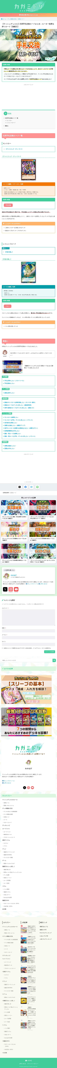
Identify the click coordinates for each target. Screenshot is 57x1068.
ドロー (8, 306)
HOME (29, 1060)
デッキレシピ (6, 825)
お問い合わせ (43, 583)
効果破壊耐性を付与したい (12, 431)
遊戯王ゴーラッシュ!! (9, 852)
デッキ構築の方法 (7, 808)
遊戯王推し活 (7, 869)
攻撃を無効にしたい (10, 445)
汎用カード (13, 492)
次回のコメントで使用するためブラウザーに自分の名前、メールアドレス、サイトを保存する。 (28, 648)
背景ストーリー (8, 877)
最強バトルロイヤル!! (9, 863)
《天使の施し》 (8, 252)
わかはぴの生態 (8, 897)
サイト (4, 641)
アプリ (5, 846)
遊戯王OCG (5, 900)
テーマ (5, 819)
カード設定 (6, 883)
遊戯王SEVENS (8, 854)
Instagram (11, 592)
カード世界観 (7, 880)
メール (4, 634)
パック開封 (6, 889)
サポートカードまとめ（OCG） (12, 903)
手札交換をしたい (9, 383)
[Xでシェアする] (20, 487)
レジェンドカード (11, 122)
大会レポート (7, 894)
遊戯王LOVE (43, 929)
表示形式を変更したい (10, 422)
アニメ (4, 849)
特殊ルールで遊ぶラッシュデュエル (13, 872)
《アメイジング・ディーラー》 (14, 149)
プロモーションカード (9, 837)
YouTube (16, 592)
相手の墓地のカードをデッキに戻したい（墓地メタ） (19, 408)
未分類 (4, 909)
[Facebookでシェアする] (26, 487)
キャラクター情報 (8, 857)
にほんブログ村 (44, 936)
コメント (5, 608)
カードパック (7, 831)
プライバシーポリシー (32, 1063)
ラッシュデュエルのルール (10, 799)
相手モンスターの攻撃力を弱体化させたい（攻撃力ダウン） (21, 428)
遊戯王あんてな (44, 926)
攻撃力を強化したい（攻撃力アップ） (15, 425)
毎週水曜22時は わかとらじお (29, 15)
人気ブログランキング (46, 939)
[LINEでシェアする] (37, 487)
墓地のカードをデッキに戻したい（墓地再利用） (18, 405)
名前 (4, 628)
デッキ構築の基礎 (8, 814)
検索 (54, 660)
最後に (7, 125)
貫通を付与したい (9, 448)
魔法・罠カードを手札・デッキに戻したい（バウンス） (20, 436)
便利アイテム (6, 840)
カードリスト (6, 828)
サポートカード (8, 822)
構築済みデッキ (8, 834)
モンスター (9, 120)
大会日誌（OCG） (8, 906)
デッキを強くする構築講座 (10, 811)
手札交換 (8, 205)
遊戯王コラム (7, 892)
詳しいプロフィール (32, 583)
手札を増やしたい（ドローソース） (14, 380)
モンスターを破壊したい (11, 417)
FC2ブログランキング (46, 932)
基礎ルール (6, 802)
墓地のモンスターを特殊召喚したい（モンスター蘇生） (20, 402)
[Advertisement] (28, 96)
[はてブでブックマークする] (31, 487)
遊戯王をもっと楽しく (8, 866)
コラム (4, 886)
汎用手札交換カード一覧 (11, 118)
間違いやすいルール (9, 805)
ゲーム (4, 860)
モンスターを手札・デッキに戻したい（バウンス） (18, 420)
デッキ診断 (6, 875)
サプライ (6, 843)
